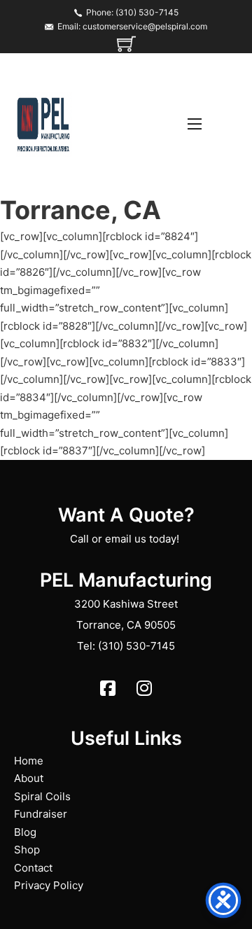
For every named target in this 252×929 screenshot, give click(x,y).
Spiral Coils (42, 796)
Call (79, 538)
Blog (25, 832)
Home (28, 760)
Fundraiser (40, 813)
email (118, 538)
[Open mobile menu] (195, 124)
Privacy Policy (48, 885)
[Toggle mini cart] (126, 43)
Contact (33, 867)
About (28, 778)
